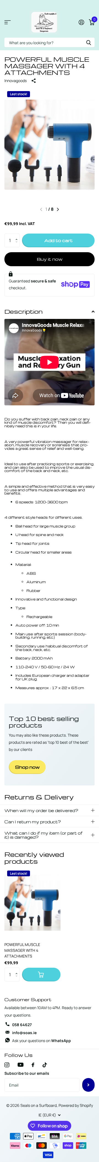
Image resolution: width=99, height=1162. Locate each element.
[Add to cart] (41, 974)
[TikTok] (45, 1064)
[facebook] (33, 1065)
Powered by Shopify (76, 1105)
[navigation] (58, 209)
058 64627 (22, 1024)
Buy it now (49, 259)
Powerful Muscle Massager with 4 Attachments (22, 950)
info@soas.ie (24, 1032)
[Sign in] (81, 22)
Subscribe (88, 1085)
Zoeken (88, 42)
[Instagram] (6, 1064)
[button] (18, 235)
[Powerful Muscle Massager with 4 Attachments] (32, 903)
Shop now (27, 767)
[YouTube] (20, 1065)
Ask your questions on (41, 1040)
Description (23, 311)
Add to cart (58, 240)
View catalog (7, 22)
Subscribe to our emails (26, 1073)
